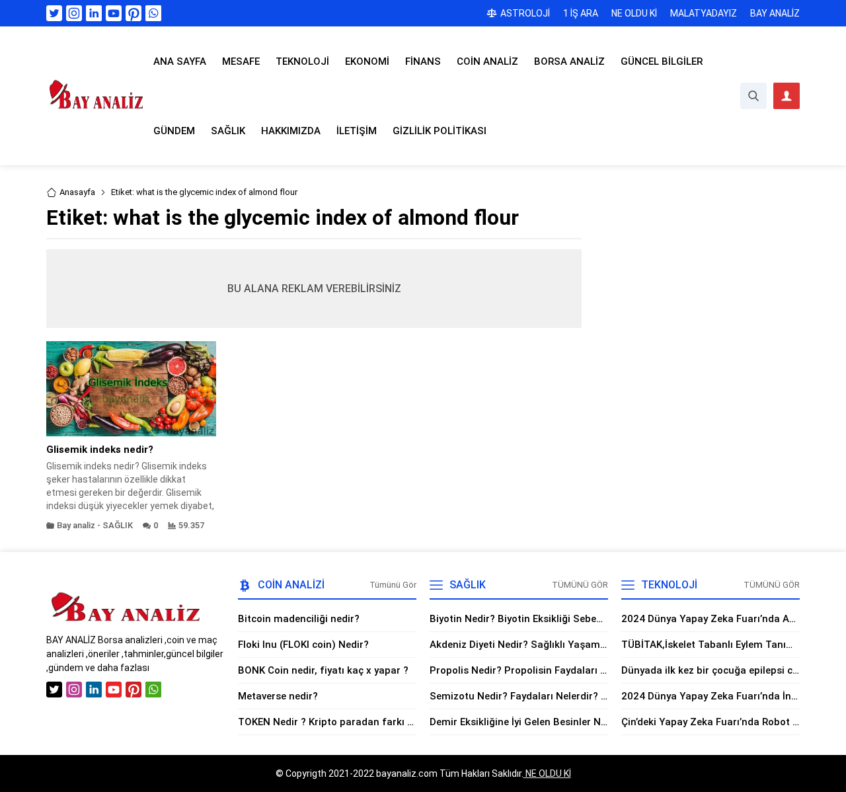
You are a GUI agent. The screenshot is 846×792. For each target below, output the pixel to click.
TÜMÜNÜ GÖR (580, 585)
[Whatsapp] (153, 13)
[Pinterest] (133, 13)
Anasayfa (77, 192)
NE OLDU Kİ (547, 773)
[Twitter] (54, 13)
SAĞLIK (117, 525)
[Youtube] (114, 13)
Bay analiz (76, 525)
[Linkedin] (94, 13)
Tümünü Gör (392, 585)
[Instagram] (74, 13)
